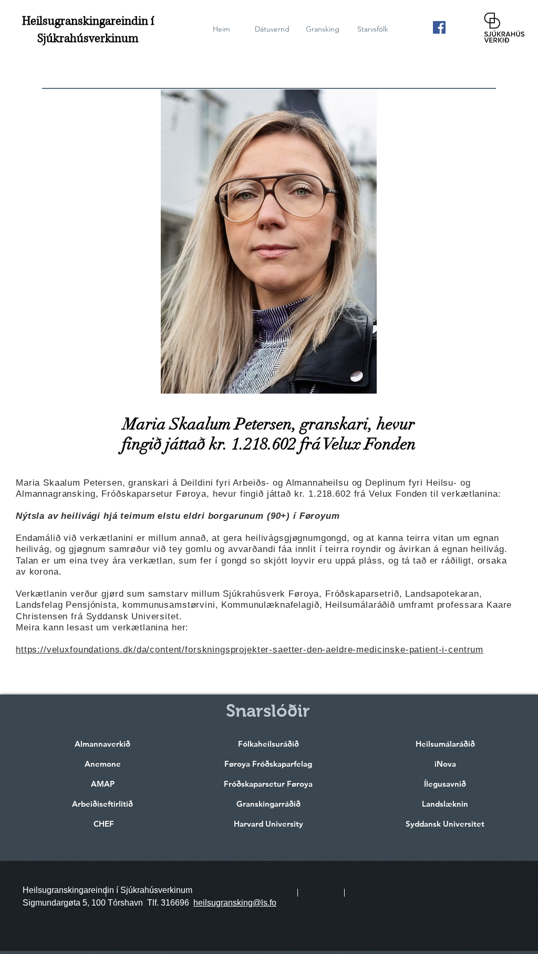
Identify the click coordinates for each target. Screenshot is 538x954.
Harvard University (268, 824)
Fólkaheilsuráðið (268, 744)
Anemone (103, 764)
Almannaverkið (102, 744)
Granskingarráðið (268, 804)
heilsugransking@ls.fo (234, 902)
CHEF (104, 824)
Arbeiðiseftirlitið (102, 804)
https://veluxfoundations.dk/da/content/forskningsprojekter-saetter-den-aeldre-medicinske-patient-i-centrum (249, 650)
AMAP (103, 784)
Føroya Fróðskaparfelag (268, 764)
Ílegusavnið (445, 784)
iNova (445, 764)
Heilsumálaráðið (445, 744)
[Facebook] (439, 27)
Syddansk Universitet (445, 824)
